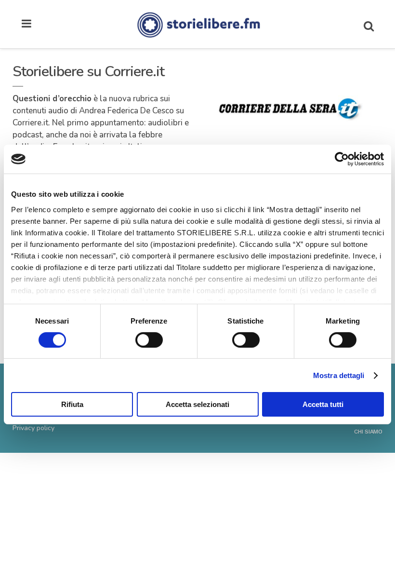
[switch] (149, 340)
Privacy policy (33, 428)
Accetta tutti (323, 404)
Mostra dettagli (339, 375)
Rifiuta (72, 404)
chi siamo (368, 431)
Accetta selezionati (197, 404)
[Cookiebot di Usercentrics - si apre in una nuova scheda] (342, 159)
